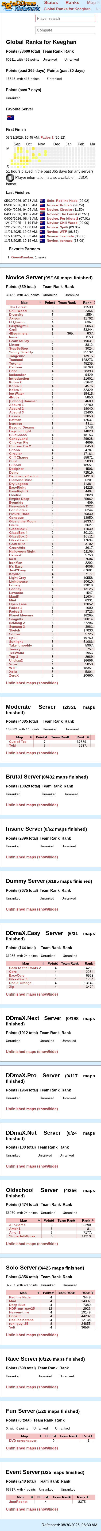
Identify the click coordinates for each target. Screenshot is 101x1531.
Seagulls (16, 619)
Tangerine (17, 356)
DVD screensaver (22, 1440)
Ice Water (16, 393)
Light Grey (17, 578)
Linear (14, 345)
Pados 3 (15, 611)
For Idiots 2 (69, 218)
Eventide (67, 236)
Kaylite (14, 574)
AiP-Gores (17, 1225)
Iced (12, 559)
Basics (14, 416)
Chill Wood (69, 223)
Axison (14, 318)
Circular (66, 209)
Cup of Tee (18, 742)
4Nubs (14, 397)
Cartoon (15, 367)
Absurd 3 (16, 412)
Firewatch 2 (18, 506)
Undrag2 (16, 660)
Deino (14, 472)
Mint (12, 600)
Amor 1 (14, 1229)
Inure (13, 337)
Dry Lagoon (18, 484)
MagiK (14, 596)
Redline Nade (67, 201)
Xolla (13, 672)
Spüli (64, 227)
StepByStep (18, 348)
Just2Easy (17, 570)
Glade (14, 525)
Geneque (16, 517)
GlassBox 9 (18, 979)
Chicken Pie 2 (20, 446)
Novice (52, 205)
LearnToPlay (19, 341)
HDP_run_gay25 (22, 1308)
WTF (63, 232)
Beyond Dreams (22, 427)
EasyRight (17, 487)
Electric (15, 495)
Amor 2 (14, 1232)
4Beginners (18, 333)
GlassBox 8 (18, 540)
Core (13, 972)
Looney (15, 589)
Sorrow (14, 634)
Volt (12, 1327)
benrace (66, 240)
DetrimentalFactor (23, 476)
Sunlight (16, 641)
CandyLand (18, 438)
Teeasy (14, 649)
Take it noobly (20, 645)
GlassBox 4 (18, 532)
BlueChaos (18, 435)
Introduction (19, 378)
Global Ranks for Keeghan (67, 9)
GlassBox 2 (18, 529)
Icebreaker (17, 375)
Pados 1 (47, 137)
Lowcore (16, 593)
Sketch (14, 630)
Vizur (13, 664)
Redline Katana (21, 1320)
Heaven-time (19, 1312)
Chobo (14, 450)
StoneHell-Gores (22, 1236)
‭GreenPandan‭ (22, 257)
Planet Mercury (21, 615)
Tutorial (15, 363)
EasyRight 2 (18, 491)
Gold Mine (17, 544)
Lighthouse (18, 581)
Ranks (72, 2)
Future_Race (19, 514)
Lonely (14, 585)
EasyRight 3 (18, 326)
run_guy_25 (18, 1323)
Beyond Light (20, 431)
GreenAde (17, 547)
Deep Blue (17, 1305)
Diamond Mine (20, 480)
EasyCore (16, 975)
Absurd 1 (16, 405)
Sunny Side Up (21, 352)
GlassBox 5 (18, 536)
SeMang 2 (17, 623)
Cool (13, 461)
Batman (15, 420)
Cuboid (15, 465)
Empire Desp (19, 499)
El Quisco (17, 322)
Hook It (15, 1316)
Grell (13, 329)
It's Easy (16, 566)
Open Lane (18, 604)
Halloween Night (22, 551)
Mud (12, 1301)
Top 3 (13, 656)
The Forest (68, 214)
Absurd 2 (16, 408)
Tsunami (16, 360)
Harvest (15, 555)
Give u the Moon (22, 521)
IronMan (15, 563)
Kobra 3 (15, 386)
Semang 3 (17, 626)
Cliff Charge (18, 457)
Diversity (16, 314)
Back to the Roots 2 (25, 968)
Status (51, 2)
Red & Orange (20, 983)
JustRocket (18, 1502)
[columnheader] (24, 302)
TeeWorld (16, 653)
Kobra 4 (15, 390)
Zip (11, 987)
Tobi (12, 745)
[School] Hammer (23, 401)
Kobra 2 (66, 205)
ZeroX (14, 675)
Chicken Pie (18, 442)
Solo (50, 201)
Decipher (16, 469)
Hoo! (13, 371)
